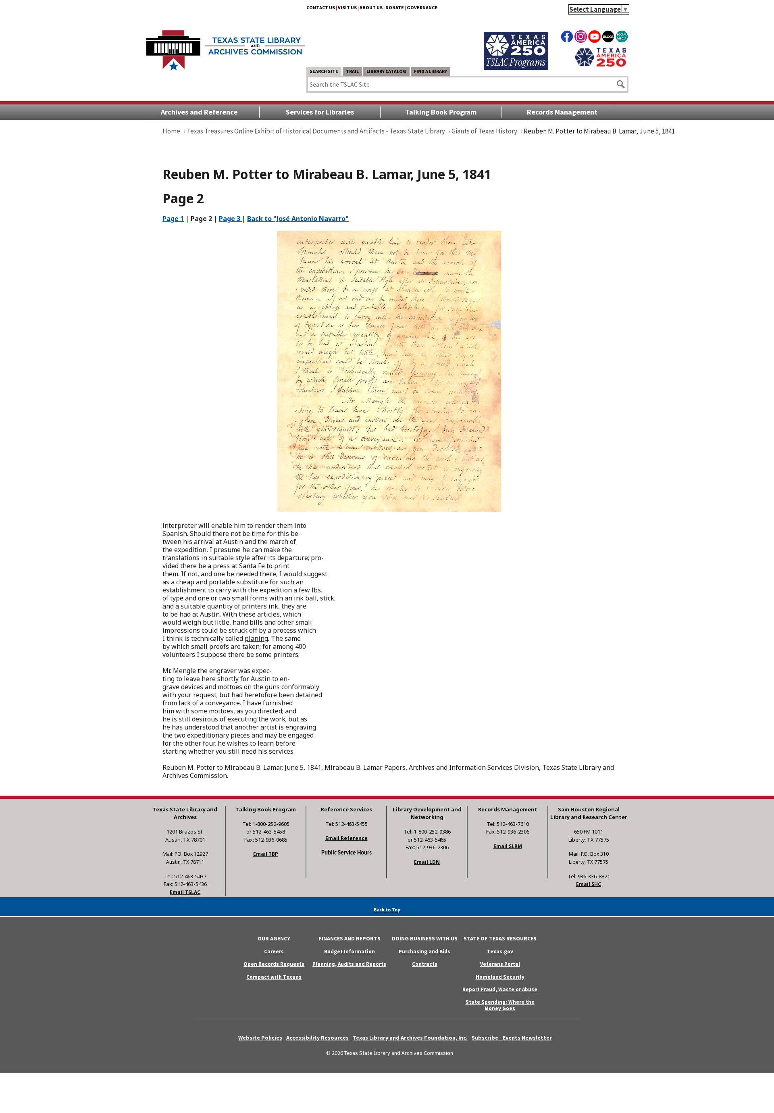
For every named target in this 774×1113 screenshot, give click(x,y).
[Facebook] (567, 38)
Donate (394, 7)
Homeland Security (500, 976)
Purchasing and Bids (424, 951)
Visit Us (347, 7)
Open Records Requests (273, 964)
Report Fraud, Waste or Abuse (499, 989)
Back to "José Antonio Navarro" (298, 218)
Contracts (424, 964)
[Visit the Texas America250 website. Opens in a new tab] (600, 65)
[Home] (225, 46)
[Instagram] (580, 38)
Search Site (324, 71)
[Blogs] (608, 38)
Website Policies (260, 1037)
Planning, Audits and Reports (349, 964)
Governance (422, 7)
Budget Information (349, 951)
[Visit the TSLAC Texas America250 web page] (516, 67)
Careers (274, 951)
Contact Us (320, 7)
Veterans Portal (500, 964)
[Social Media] (622, 38)
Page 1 (173, 218)
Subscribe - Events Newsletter (512, 1037)
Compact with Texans (274, 976)
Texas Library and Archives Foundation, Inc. (410, 1037)
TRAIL (352, 71)
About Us (371, 7)
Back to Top (387, 910)
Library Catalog (386, 71)
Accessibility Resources (317, 1037)
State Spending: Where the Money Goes (500, 1004)
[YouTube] (594, 38)
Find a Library (430, 71)
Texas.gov (500, 951)
